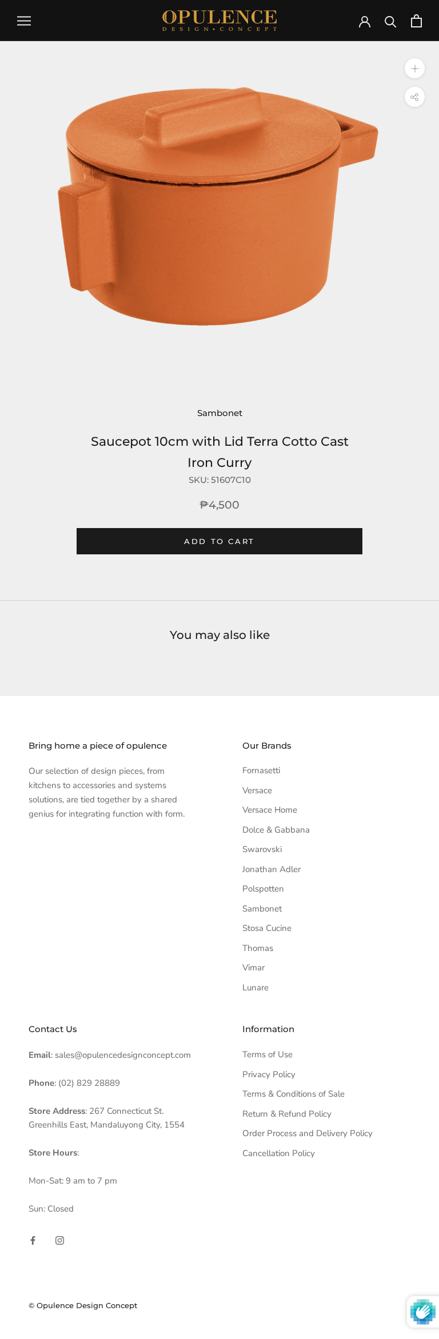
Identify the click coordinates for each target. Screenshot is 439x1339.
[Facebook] (33, 1240)
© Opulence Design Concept (83, 1305)
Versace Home (269, 810)
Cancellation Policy (278, 1153)
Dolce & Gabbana (276, 830)
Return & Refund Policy (287, 1114)
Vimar (253, 967)
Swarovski (262, 849)
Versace (257, 790)
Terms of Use (267, 1054)
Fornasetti (261, 770)
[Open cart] (416, 20)
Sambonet (219, 412)
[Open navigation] (24, 21)
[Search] (391, 21)
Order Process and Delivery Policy (307, 1133)
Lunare (255, 987)
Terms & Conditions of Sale (293, 1094)
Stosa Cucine (267, 928)
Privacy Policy (269, 1074)
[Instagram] (59, 1240)
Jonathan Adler (271, 869)
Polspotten (263, 888)
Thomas (257, 948)
